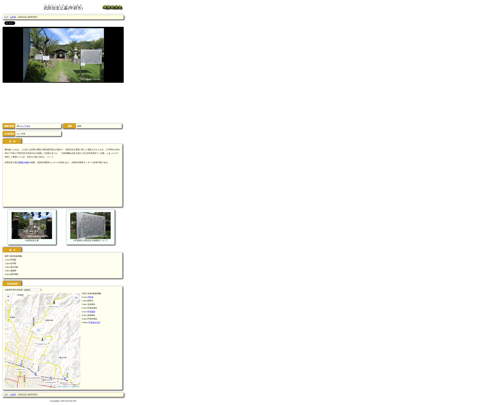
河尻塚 (90, 297)
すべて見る (25, 126)
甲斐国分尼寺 (94, 322)
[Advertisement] (63, 103)
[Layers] (76, 297)
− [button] (8, 300)
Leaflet (59, 387)
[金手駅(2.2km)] (35, 373)
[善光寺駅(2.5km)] (50, 378)
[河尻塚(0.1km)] (42, 339)
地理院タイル (66, 387)
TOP (6, 17)
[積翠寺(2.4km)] (54, 302)
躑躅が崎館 (24, 162)
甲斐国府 (91, 312)
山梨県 (13, 17)
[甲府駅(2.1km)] (21, 365)
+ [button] (8, 296)
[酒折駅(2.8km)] (64, 378)
